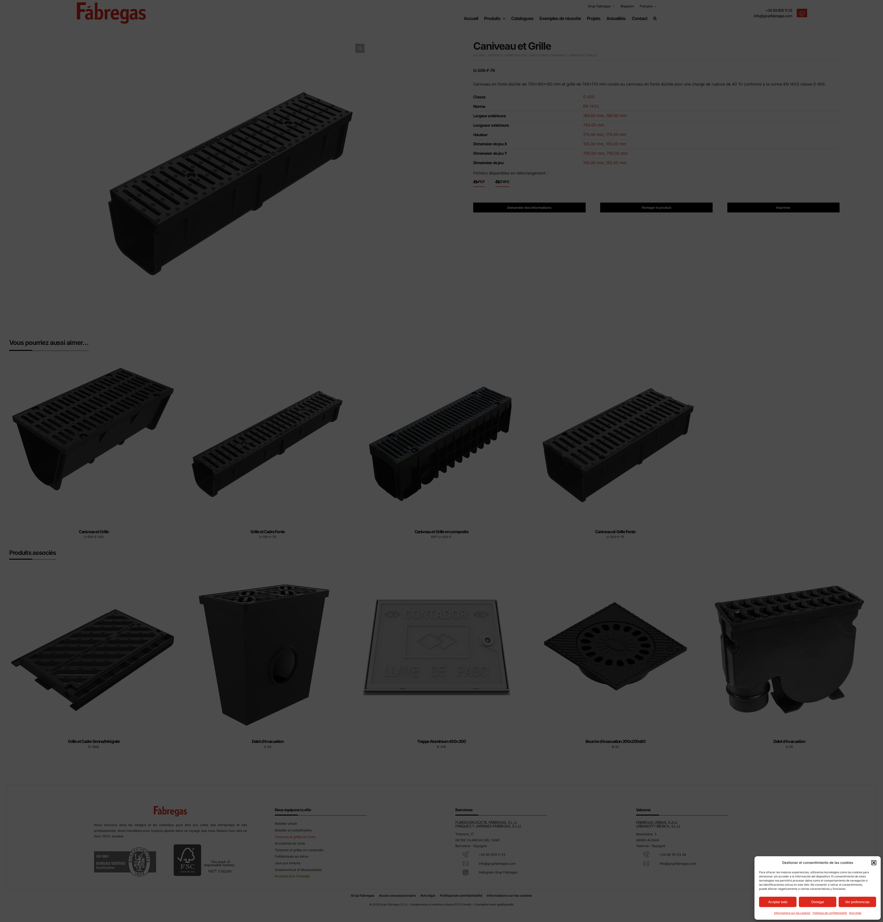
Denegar (817, 902)
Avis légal (855, 913)
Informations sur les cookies (792, 913)
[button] (874, 862)
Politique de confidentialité (830, 913)
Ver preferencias (857, 902)
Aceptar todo (777, 902)
